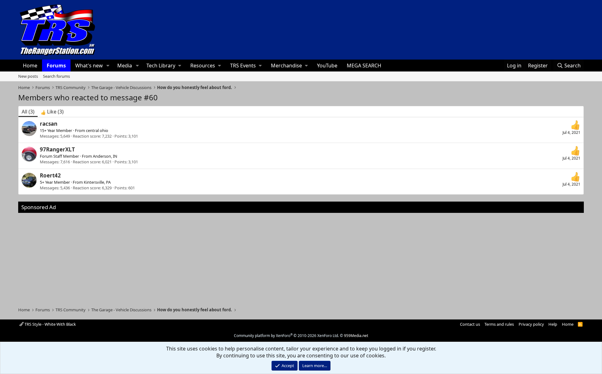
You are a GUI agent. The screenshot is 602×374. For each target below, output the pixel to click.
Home (30, 65)
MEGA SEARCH (364, 65)
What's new (89, 65)
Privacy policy (531, 324)
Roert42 (50, 175)
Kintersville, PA (97, 182)
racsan (48, 123)
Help (552, 324)
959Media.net (356, 335)
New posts (28, 76)
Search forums (56, 76)
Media (124, 65)
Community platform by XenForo (286, 335)
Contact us (470, 324)
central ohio (97, 130)
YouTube (327, 65)
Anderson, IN (105, 156)
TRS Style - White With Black (50, 324)
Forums (56, 65)
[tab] (52, 111)
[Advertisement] (301, 257)
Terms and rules (499, 324)
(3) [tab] (28, 111)
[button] (108, 65)
